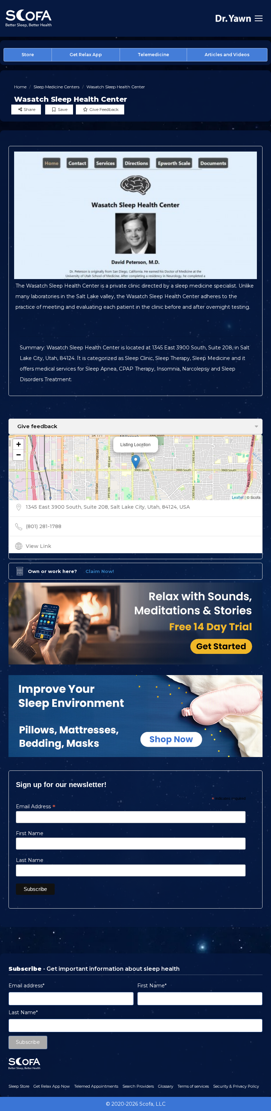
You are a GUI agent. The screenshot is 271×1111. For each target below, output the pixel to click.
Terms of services (193, 1086)
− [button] (18, 454)
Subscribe (28, 1042)
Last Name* (23, 1012)
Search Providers (138, 1086)
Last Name (29, 860)
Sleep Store (18, 1086)
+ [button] (18, 444)
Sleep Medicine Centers (56, 86)
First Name (29, 833)
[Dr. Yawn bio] (233, 18)
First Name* (152, 985)
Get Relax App (86, 54)
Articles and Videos (227, 54)
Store (28, 54)
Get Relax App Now (52, 1086)
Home (20, 86)
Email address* (26, 985)
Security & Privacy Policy (236, 1086)
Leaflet (237, 497)
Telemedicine (153, 54)
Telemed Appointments (96, 1086)
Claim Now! (99, 571)
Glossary (165, 1086)
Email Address (35, 806)
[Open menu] (258, 18)
